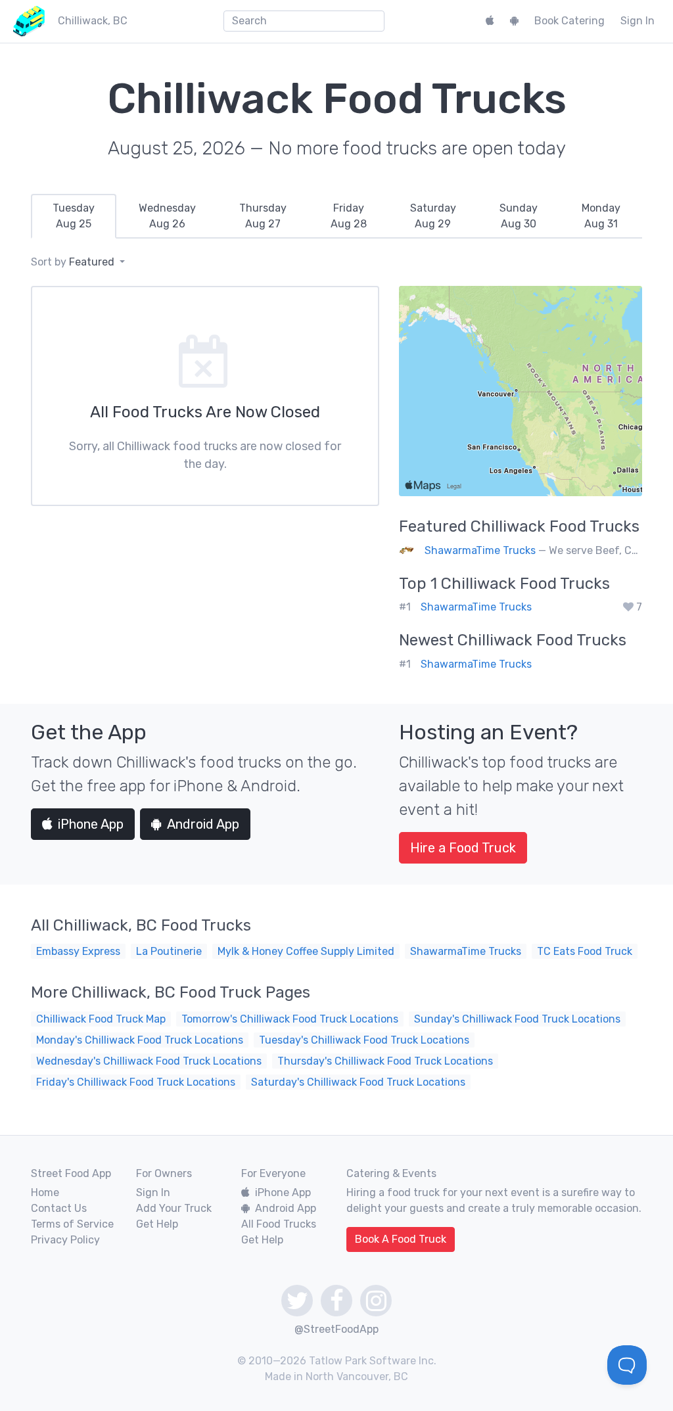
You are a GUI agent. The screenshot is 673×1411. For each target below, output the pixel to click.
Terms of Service (72, 1224)
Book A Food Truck (400, 1239)
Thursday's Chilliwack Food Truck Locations (385, 1061)
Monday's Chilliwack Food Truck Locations (139, 1040)
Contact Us (59, 1208)
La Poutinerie (169, 951)
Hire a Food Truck (463, 848)
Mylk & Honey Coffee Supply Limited (306, 951)
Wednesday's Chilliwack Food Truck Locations (149, 1061)
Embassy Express (78, 951)
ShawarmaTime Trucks (480, 550)
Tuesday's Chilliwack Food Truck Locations (364, 1040)
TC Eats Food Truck (584, 951)
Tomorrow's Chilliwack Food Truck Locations (289, 1019)
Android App (203, 824)
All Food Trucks (278, 1224)
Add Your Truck (174, 1208)
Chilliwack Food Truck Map (101, 1019)
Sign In (637, 20)
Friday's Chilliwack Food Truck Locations (135, 1082)
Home (45, 1192)
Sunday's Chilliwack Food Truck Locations (517, 1019)
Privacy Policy (65, 1240)
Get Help (157, 1224)
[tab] (73, 216)
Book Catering (569, 20)
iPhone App (91, 824)
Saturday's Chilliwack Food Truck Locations (358, 1082)
